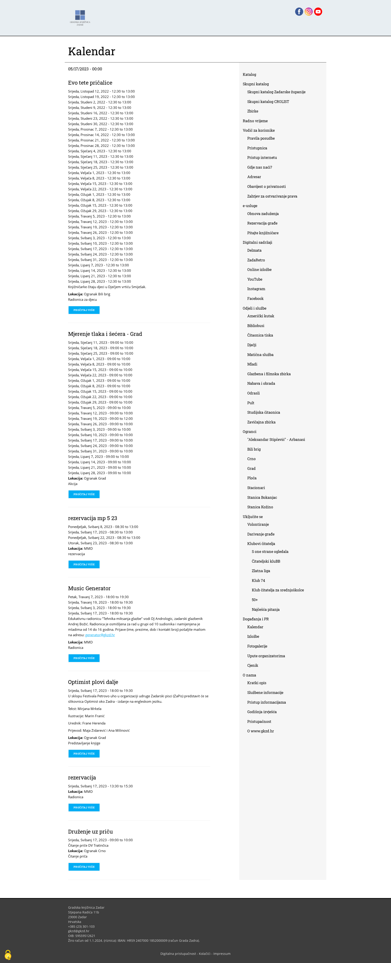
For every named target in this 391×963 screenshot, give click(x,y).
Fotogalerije (257, 646)
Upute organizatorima (266, 655)
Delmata (256, 251)
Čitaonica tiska (260, 335)
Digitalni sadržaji (257, 242)
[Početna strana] (81, 16)
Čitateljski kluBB (266, 561)
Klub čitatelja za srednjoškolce (278, 590)
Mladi (252, 364)
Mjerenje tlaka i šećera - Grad (105, 333)
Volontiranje (258, 524)
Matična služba (260, 354)
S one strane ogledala (270, 551)
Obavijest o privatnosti (266, 186)
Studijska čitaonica (263, 412)
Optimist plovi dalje (93, 682)
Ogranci (249, 431)
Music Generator (89, 588)
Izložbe (253, 636)
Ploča (252, 478)
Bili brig (254, 449)
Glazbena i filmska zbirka (269, 373)
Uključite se (253, 516)
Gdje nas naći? (259, 167)
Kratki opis (256, 682)
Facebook (257, 299)
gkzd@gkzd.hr (80, 931)
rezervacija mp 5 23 (92, 518)
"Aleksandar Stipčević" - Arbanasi (276, 439)
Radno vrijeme (255, 120)
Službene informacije (265, 692)
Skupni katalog (256, 83)
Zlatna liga (261, 570)
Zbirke (254, 112)
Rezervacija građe (262, 223)
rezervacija (76, 554)
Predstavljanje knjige (84, 743)
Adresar (254, 176)
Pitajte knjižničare (264, 233)
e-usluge (250, 205)
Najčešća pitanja (266, 609)
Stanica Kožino (260, 506)
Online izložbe (259, 269)
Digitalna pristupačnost (178, 953)
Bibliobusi (255, 325)
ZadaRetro (256, 260)
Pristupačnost (259, 721)
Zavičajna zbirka (261, 422)
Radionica (75, 647)
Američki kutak (260, 315)
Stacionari (256, 487)
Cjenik (252, 665)
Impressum (222, 953)
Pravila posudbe (261, 138)
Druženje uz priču (90, 831)
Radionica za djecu (82, 299)
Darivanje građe (260, 534)
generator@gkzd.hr (101, 635)
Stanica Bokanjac (262, 497)
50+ (255, 599)
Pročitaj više (87, 310)
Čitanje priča (77, 856)
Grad (251, 468)
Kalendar (255, 626)
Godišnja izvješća (262, 711)
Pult (250, 402)
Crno (251, 458)
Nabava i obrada (261, 383)
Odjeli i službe (254, 308)
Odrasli (253, 393)
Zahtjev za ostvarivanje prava (272, 196)
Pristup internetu (262, 157)
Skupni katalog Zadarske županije (276, 91)
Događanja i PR (256, 619)
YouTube (256, 280)
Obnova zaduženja (263, 213)
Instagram (258, 289)
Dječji (251, 344)
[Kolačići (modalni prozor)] (8, 955)
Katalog (251, 75)
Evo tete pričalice (90, 82)
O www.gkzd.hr (260, 731)
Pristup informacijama (266, 702)
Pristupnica (257, 148)
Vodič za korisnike (259, 130)
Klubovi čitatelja (261, 543)
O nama (249, 675)
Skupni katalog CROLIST (270, 102)
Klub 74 (258, 580)
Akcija (72, 483)
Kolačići (204, 953)
